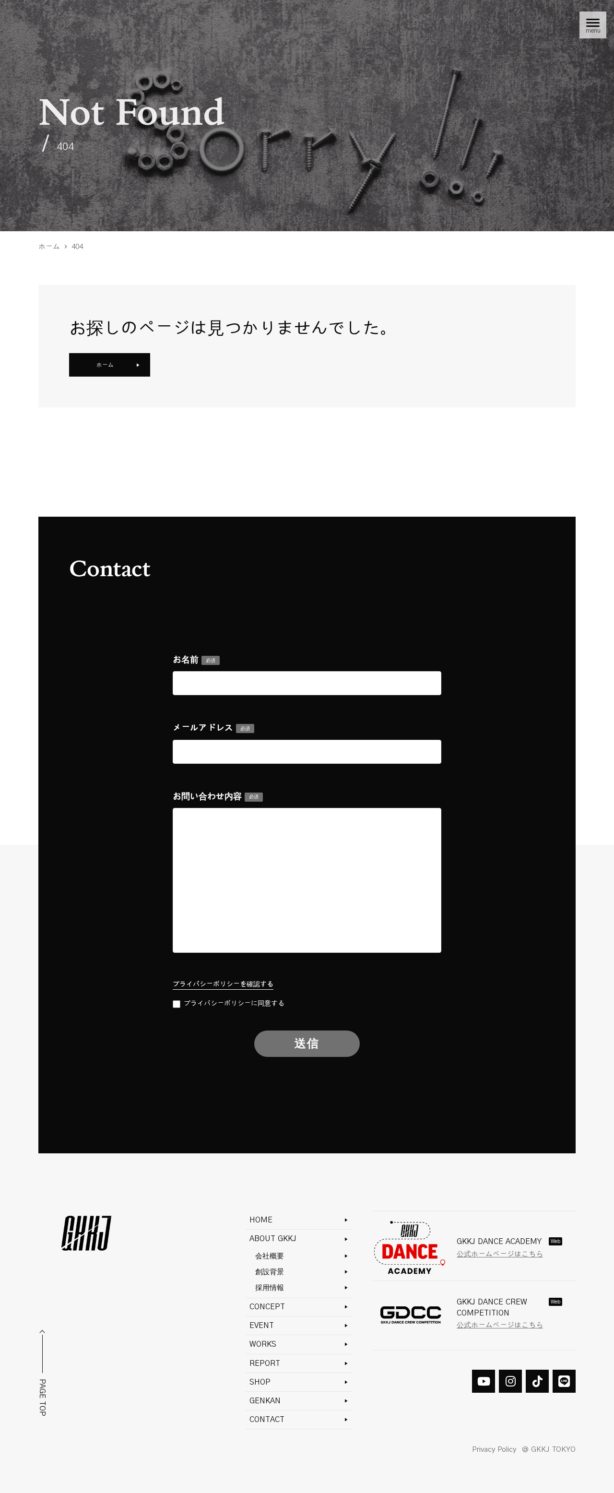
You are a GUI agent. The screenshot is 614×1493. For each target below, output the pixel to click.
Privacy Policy (494, 1449)
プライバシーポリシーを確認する (223, 984)
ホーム (49, 246)
